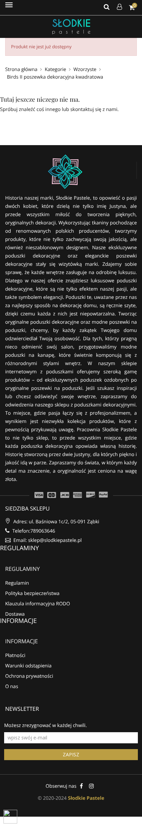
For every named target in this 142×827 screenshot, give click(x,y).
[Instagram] (91, 785)
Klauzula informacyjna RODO (37, 604)
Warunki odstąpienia (28, 666)
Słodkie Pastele (86, 798)
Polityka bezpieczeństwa (32, 593)
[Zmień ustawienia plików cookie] (10, 817)
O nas (11, 686)
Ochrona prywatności (29, 676)
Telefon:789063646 (33, 531)
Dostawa (15, 614)
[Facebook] (81, 785)
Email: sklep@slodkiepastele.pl (47, 540)
